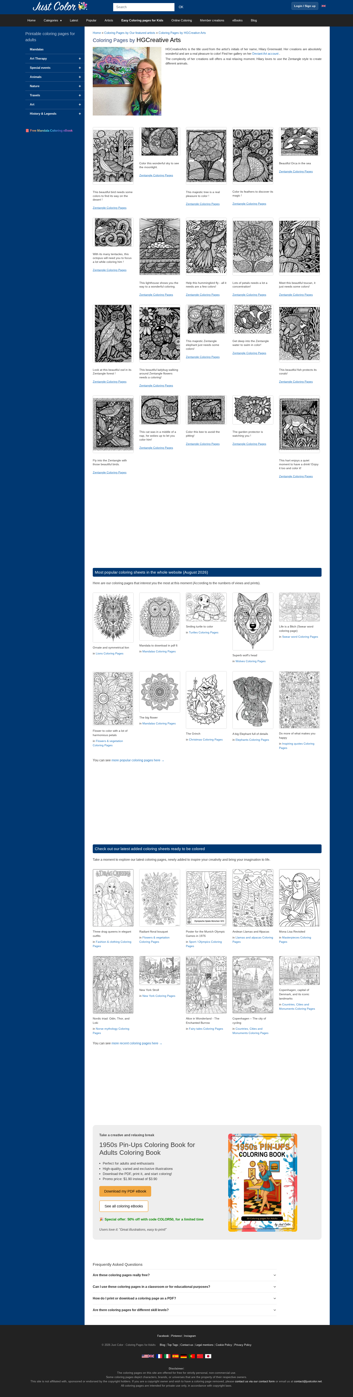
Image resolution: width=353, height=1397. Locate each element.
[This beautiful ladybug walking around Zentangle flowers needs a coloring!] (159, 361)
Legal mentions (204, 1345)
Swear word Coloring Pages (300, 636)
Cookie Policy (224, 1345)
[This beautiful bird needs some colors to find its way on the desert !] (113, 183)
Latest (74, 20)
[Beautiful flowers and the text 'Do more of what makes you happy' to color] (299, 727)
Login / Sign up (305, 6)
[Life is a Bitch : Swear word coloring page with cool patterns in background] (299, 620)
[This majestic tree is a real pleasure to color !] (206, 183)
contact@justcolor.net (308, 1381)
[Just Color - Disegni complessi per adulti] (167, 1356)
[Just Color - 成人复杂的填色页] (200, 1356)
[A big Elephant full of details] (252, 728)
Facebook (163, 1336)
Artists (109, 20)
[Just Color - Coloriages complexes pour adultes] (159, 1356)
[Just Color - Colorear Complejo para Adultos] (175, 1356)
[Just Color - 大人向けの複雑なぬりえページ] (208, 1356)
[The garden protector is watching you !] (252, 423)
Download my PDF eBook (125, 1191)
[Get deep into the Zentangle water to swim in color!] (252, 332)
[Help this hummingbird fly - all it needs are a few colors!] (206, 274)
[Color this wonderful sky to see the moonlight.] (159, 155)
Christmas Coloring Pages (206, 739)
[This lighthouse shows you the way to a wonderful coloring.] (159, 274)
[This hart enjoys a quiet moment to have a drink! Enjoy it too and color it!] (299, 452)
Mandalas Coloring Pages (159, 651)
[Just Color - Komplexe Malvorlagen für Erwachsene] (184, 1356)
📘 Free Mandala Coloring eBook (49, 130)
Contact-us (186, 1345)
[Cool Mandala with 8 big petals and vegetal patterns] (159, 711)
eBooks (237, 20)
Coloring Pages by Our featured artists (129, 32)
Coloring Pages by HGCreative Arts (182, 32)
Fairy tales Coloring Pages (206, 1028)
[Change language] (324, 6)
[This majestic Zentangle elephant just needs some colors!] (206, 332)
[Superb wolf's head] (252, 649)
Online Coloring (181, 20)
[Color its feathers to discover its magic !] (252, 183)
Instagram (190, 1336)
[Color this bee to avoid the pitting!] (206, 423)
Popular (91, 20)
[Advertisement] (207, 527)
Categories (51, 20)
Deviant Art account (265, 53)
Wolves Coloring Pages (251, 661)
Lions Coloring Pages (109, 653)
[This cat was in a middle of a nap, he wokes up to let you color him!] (159, 423)
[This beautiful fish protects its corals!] (299, 361)
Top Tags (172, 1345)
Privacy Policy (242, 1345)
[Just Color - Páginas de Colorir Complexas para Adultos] (192, 1356)
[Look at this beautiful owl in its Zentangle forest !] (113, 361)
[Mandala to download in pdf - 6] (159, 639)
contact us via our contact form (255, 1381)
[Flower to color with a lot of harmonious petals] (113, 724)
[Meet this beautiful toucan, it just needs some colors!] (299, 274)
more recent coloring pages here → (137, 1043)
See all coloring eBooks (124, 1206)
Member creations (212, 20)
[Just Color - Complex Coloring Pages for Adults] (148, 1356)
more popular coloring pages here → (138, 760)
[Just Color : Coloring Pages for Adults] (60, 6)
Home (31, 20)
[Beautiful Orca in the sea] (299, 155)
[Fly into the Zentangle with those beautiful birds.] (113, 452)
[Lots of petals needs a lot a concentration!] (252, 274)
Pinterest (177, 1336)
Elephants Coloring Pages (252, 739)
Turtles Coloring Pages (203, 632)
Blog (254, 20)
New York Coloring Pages (158, 995)
